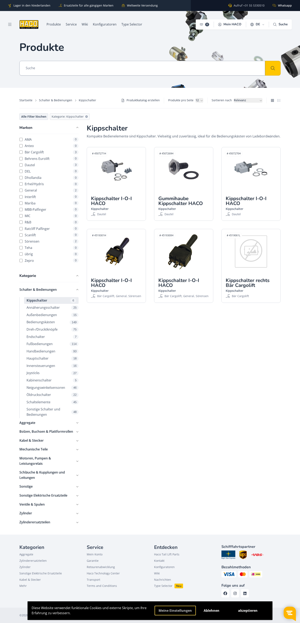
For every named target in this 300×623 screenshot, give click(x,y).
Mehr (23, 586)
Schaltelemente (52, 402)
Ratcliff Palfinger (51, 228)
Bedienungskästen (52, 322)
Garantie (93, 561)
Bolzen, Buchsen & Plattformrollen (46, 431)
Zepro (51, 260)
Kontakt (159, 561)
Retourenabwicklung (101, 567)
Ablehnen (211, 610)
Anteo (51, 146)
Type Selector (163, 586)
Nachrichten (162, 580)
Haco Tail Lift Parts (166, 554)
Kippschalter (50, 300)
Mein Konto (94, 554)
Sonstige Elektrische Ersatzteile (43, 495)
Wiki (157, 573)
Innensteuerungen (52, 365)
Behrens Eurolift (51, 158)
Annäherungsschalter (52, 307)
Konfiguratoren (164, 567)
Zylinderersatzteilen (34, 522)
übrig (51, 254)
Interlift (51, 197)
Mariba (51, 203)
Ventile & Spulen (32, 504)
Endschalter (52, 336)
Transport (93, 580)
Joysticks (52, 373)
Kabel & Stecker (31, 440)
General (51, 190)
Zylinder (25, 513)
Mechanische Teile (33, 449)
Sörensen (51, 241)
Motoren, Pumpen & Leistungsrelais (35, 461)
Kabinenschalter (52, 380)
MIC (51, 216)
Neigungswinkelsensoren (52, 387)
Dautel (51, 165)
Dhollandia (51, 178)
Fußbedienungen (52, 344)
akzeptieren (248, 610)
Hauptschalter (52, 358)
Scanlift (51, 235)
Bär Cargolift (51, 152)
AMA (51, 139)
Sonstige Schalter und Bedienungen (52, 412)
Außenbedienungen (52, 315)
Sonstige (26, 486)
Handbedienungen (52, 351)
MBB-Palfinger (51, 209)
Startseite (25, 100)
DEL (51, 171)
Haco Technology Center (103, 573)
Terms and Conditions (102, 586)
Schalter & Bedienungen (55, 100)
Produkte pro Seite (180, 100)
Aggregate (27, 422)
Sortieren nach (222, 100)
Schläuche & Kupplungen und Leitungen (42, 475)
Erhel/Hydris (51, 184)
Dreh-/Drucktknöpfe (52, 329)
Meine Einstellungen (175, 610)
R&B (51, 222)
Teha (51, 248)
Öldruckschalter (52, 394)
